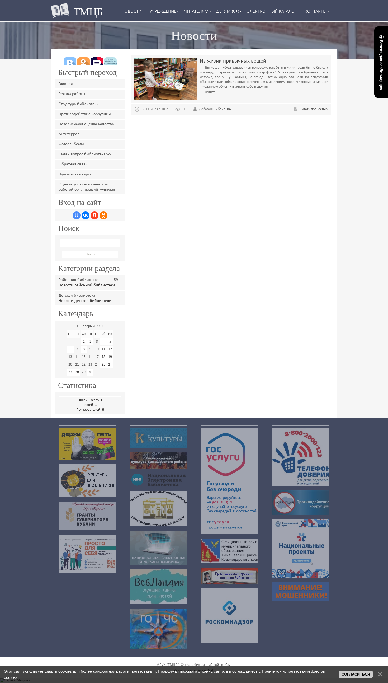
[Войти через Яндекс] (94, 215)
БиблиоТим (222, 109)
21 (77, 365)
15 (84, 357)
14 (77, 357)
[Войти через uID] (77, 215)
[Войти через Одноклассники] (103, 215)
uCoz (227, 665)
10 (97, 349)
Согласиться (356, 674)
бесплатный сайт (207, 665)
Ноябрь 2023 (90, 326)
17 (97, 357)
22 (84, 365)
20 (70, 365)
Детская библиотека (77, 295)
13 (70, 357)
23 (90, 365)
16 (90, 357)
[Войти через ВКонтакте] (85, 215)
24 (97, 365)
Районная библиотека (79, 280)
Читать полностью (314, 109)
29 (84, 372)
